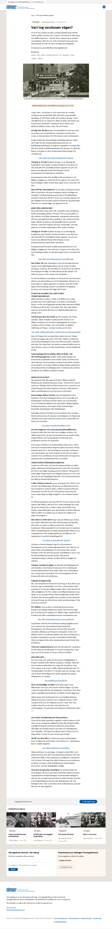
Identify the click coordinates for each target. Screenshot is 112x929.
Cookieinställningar (60, 922)
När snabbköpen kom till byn (56, 680)
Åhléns (40, 58)
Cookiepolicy (97, 918)
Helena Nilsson (13, 840)
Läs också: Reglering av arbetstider (56, 748)
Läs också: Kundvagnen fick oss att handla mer (56, 619)
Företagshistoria (61, 105)
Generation (48, 918)
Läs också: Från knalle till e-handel (55, 540)
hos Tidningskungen (26, 2)
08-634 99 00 (11, 907)
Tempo (72, 55)
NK (60, 55)
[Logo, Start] (20, 7)
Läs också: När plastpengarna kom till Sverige (56, 259)
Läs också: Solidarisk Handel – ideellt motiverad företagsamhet (56, 332)
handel (43, 55)
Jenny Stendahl (87, 838)
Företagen (35, 22)
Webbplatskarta (74, 918)
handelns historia (52, 55)
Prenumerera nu (66, 867)
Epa (38, 55)
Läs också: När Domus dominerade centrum (56, 158)
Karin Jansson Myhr (48, 22)
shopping (65, 55)
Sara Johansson (38, 840)
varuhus (34, 58)
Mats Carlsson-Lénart (65, 838)
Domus (33, 55)
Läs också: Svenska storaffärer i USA (56, 425)
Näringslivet (62, 831)
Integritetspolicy (86, 918)
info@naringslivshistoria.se (15, 910)
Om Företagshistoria (61, 918)
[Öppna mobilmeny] (104, 6)
